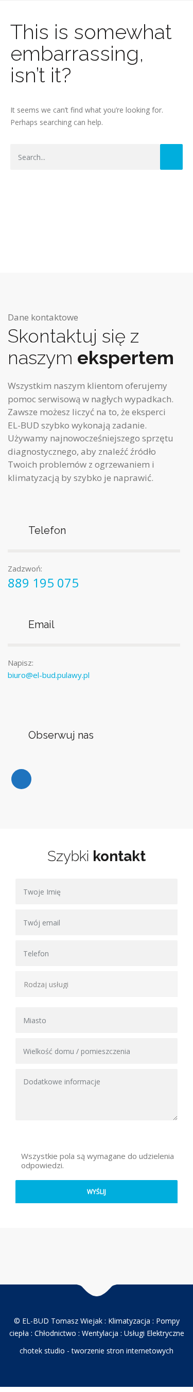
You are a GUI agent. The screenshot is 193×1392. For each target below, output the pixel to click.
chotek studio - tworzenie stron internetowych (96, 1350)
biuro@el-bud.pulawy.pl (49, 675)
